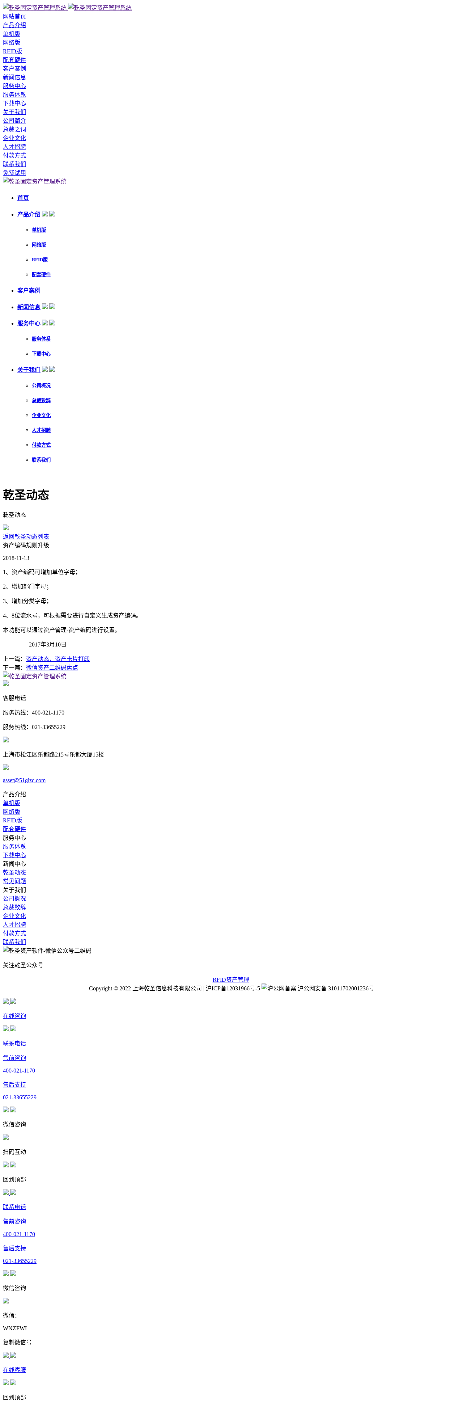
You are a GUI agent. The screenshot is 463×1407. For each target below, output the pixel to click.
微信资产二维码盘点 (52, 668)
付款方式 (14, 155)
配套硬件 (14, 60)
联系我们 (14, 164)
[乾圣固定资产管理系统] (67, 8)
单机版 (11, 34)
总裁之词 (14, 129)
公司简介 (14, 121)
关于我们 (14, 112)
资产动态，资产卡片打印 (58, 659)
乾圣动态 (14, 872)
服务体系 (14, 95)
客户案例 (14, 69)
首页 (23, 198)
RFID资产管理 (231, 980)
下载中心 (14, 103)
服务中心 (14, 86)
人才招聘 (14, 147)
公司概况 (41, 385)
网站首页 (14, 16)
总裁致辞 (41, 400)
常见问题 (14, 881)
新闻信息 (14, 77)
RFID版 (12, 51)
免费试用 (14, 173)
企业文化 (14, 138)
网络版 (11, 42)
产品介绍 (14, 25)
